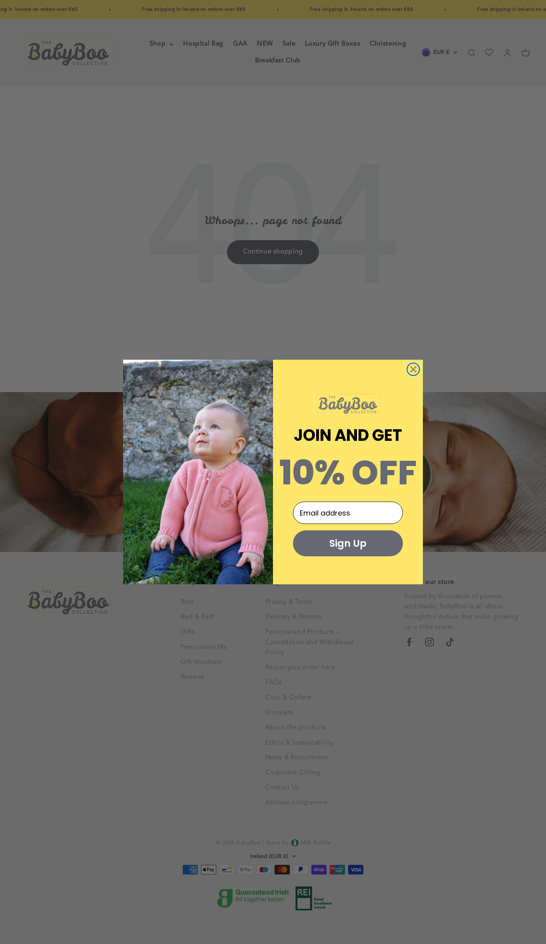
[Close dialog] (413, 369)
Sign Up (348, 543)
